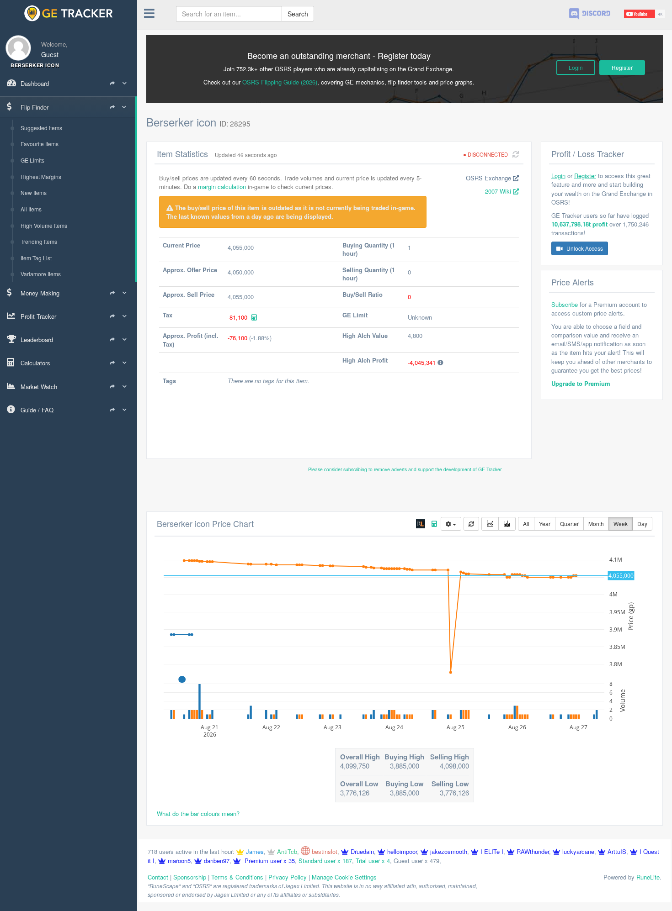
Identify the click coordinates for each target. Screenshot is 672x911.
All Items (31, 209)
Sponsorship (189, 877)
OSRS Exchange (489, 178)
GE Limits (32, 160)
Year (544, 523)
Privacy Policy (287, 877)
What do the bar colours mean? (198, 813)
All (526, 523)
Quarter (569, 523)
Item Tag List (36, 258)
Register (622, 67)
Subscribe (564, 304)
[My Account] (15, 42)
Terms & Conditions (237, 877)
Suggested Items (41, 128)
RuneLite (648, 877)
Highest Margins (41, 176)
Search (298, 13)
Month (596, 523)
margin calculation (222, 186)
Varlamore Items (41, 274)
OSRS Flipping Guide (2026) (279, 82)
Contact (158, 877)
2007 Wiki (499, 191)
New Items (34, 192)
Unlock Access (584, 248)
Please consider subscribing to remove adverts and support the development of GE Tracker (404, 469)
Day (642, 523)
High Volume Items (44, 225)
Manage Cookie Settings (344, 877)
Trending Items (39, 241)
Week (620, 523)
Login (576, 67)
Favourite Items (40, 143)
